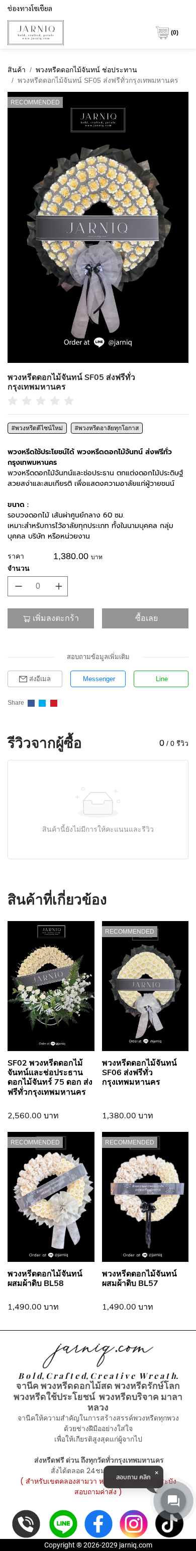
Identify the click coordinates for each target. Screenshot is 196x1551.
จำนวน (19, 568)
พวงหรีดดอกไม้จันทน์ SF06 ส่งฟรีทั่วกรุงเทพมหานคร (139, 1073)
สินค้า (17, 70)
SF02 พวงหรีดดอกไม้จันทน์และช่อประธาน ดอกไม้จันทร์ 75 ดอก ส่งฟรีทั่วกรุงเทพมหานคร (50, 1078)
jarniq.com (135, 1545)
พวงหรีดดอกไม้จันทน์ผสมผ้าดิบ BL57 (139, 1278)
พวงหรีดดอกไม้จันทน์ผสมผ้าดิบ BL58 (45, 1278)
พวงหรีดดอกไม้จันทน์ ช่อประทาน (86, 70)
